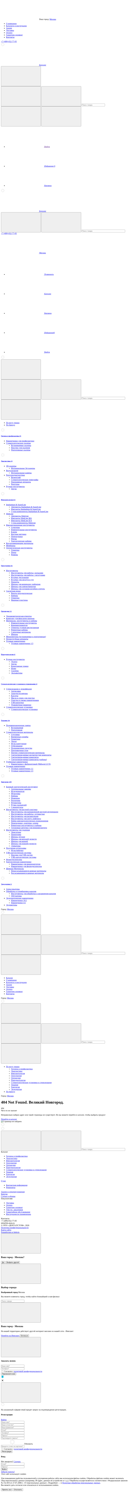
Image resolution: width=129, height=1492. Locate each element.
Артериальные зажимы (21, 789)
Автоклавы (16, 691)
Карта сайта (6, 1230)
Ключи (14, 532)
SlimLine (9, 514)
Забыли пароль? (8, 1472)
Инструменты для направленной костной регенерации (34, 812)
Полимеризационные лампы (18, 725)
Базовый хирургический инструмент (22, 787)
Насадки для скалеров (20, 448)
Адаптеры (15, 527)
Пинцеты (15, 582)
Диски (14, 741)
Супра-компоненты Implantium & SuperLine (29, 511)
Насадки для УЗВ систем (22, 855)
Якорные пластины (19, 600)
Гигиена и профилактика (11, 436)
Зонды (14, 489)
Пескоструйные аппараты (17, 639)
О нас (3, 1181)
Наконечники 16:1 (19, 900)
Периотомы (16, 834)
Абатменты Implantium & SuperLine (26, 507)
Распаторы (15, 800)
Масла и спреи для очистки (23, 698)
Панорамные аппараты (21, 482)
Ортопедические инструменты (19, 548)
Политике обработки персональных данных (81, 1483)
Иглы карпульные (18, 744)
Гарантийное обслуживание (18, 1212)
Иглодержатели (17, 791)
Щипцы (14, 634)
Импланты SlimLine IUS (21, 521)
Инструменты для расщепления (24, 816)
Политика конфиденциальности (15, 1228)
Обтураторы (16, 896)
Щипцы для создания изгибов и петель (28, 589)
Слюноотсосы (17, 807)
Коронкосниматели (19, 625)
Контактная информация (16, 1185)
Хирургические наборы (21, 541)
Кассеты (14, 696)
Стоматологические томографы (24, 480)
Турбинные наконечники (17, 762)
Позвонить (49, 274)
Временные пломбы (19, 737)
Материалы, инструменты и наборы (21, 621)
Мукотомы (15, 794)
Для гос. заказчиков (14, 1210)
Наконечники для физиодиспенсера (26, 866)
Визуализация (12, 471)
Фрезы (14, 539)
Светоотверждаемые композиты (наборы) (29, 759)
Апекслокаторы (13, 889)
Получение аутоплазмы (16, 848)
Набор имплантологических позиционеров (29, 821)
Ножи (13, 668)
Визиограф (16, 477)
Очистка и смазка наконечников (25, 700)
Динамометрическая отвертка (19, 616)
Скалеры (15, 671)
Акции (9, 28)
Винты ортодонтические (21, 593)
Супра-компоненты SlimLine (23, 523)
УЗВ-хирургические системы (18, 853)
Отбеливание (17, 746)
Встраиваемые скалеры (21, 445)
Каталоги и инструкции (16, 26)
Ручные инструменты (15, 486)
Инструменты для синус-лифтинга (26, 819)
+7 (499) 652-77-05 (9, 41)
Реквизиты (10, 1187)
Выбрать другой (13, 1262)
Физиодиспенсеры (14, 859)
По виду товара (12, 423)
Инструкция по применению (18, 1214)
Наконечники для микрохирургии (25, 864)
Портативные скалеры (20, 450)
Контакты (10, 37)
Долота (14, 662)
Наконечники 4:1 (18, 903)
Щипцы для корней (19, 841)
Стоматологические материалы (19, 732)
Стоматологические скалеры (18, 443)
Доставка (10, 30)
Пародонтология (8, 654)
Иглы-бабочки (17, 850)
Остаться (24, 1336)
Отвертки (15, 550)
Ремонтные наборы (19, 630)
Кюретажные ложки (19, 666)
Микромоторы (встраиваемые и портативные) (26, 637)
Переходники (17, 536)
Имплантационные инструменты (20, 525)
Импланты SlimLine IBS (21, 518)
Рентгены (15, 484)
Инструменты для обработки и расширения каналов (33, 894)
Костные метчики (18, 534)
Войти (47, 147)
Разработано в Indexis (10, 1232)
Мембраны (10, 546)
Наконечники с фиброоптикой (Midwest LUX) (31, 764)
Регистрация (6, 1451)
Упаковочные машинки (21, 705)
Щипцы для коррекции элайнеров (25, 584)
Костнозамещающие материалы (19, 543)
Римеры (14, 555)
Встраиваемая (17, 728)
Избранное (49, 166)
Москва (53, 19)
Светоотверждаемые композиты (25, 757)
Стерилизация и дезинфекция (19, 689)
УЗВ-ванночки (17, 702)
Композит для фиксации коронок (20, 618)
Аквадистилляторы (19, 693)
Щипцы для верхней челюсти (24, 839)
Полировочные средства (21, 748)
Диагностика (6, 461)
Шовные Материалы (15, 869)
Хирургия (6, 782)
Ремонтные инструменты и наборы (26, 825)
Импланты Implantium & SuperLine (26, 509)
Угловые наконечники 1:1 (22, 769)
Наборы (14, 596)
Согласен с (23, 1371)
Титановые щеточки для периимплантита (29, 828)
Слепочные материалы (21, 632)
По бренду (10, 425)
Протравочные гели (19, 750)
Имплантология (8, 500)
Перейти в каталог (9, 1119)
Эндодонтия (6, 884)
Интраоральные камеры (21, 473)
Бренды (4, 1194)
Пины (13, 552)
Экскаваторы (16, 673)
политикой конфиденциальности (28, 1371)
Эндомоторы (11, 905)
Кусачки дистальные (20, 577)
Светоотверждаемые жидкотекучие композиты (31, 755)
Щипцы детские (18, 837)
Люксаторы (16, 832)
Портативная (16, 730)
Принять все (6, 1490)
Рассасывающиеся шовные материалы (27, 873)
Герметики (15, 739)
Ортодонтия (7, 566)
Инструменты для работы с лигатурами (28, 575)
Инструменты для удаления (18, 830)
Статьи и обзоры (8, 1196)
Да (3, 1262)
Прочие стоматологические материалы (28, 753)
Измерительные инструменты (24, 530)
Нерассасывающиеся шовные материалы (28, 871)
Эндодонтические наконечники (19, 898)
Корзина (48, 313)
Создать (17, 1461)
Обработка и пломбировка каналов (21, 891)
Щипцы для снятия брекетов (23, 586)
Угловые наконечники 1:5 (22, 643)
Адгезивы (15, 734)
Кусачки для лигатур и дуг (22, 580)
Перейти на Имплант (10, 1336)
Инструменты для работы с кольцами (27, 573)
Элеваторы (16, 846)
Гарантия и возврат (14, 35)
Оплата (9, 33)
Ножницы (15, 798)
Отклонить (18, 1490)
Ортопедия (6, 611)
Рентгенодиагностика (15, 475)
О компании (11, 23)
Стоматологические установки (19, 707)
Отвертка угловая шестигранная (25, 627)
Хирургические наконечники (18, 862)
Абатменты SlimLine (20, 516)
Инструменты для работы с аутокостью (28, 814)
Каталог (42, 65)
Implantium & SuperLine (16, 505)
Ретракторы (16, 803)
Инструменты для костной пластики (21, 809)
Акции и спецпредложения (13, 1192)
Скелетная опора (13, 591)
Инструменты (12, 571)
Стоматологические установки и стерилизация (19, 684)
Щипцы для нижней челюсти (23, 844)
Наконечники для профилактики (20, 441)
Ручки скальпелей (19, 805)
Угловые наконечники (15, 641)
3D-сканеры (11, 466)
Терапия (5, 720)
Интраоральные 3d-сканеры (23, 468)
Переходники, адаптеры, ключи (24, 823)
